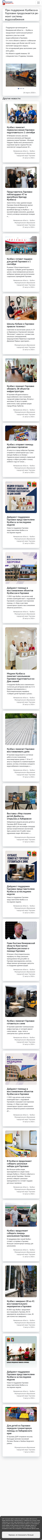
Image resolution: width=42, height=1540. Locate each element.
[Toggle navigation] (38, 3)
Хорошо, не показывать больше (21, 1535)
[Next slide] (32, 75)
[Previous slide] (9, 75)
